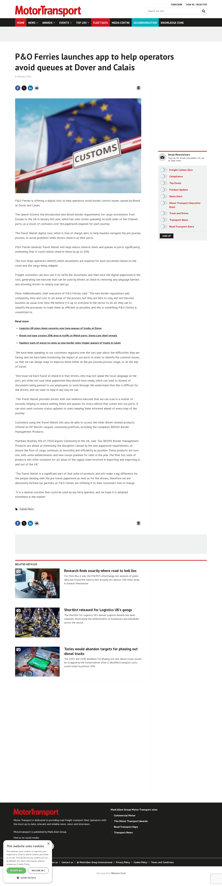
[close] (141, 81)
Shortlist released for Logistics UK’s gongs (98, 609)
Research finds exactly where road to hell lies (100, 570)
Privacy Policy (123, 862)
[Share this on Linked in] (30, 88)
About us (53, 862)
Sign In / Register (196, 4)
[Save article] (138, 88)
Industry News (26, 509)
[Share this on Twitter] (24, 88)
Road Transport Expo (126, 826)
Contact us (67, 862)
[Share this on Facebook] (17, 88)
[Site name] (48, 15)
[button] (28, 878)
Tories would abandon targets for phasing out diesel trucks (101, 651)
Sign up (166, 235)
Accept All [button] (16, 870)
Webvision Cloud (118, 873)
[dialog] (27, 861)
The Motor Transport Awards (131, 821)
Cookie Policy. (23, 864)
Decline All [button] (38, 870)
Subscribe (176, 4)
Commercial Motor (125, 815)
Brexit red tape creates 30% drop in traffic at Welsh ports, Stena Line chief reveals (68, 335)
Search (204, 10)
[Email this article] (36, 88)
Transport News (123, 832)
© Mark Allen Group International (94, 862)
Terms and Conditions (162, 862)
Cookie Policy (140, 862)
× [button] (48, 843)
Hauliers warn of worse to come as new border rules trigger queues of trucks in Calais (70, 342)
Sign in (100, 81)
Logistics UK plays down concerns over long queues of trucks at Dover (60, 328)
